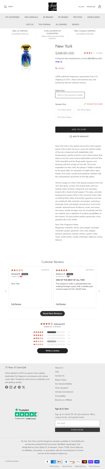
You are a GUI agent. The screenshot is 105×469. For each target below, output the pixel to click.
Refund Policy (67, 466)
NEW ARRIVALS (31, 17)
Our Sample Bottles (63, 384)
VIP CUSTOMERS (12, 17)
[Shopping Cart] (99, 6)
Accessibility (60, 396)
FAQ (57, 372)
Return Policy (60, 380)
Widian (61, 68)
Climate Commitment (64, 392)
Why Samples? (61, 388)
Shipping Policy (80, 466)
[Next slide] (99, 291)
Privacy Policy (54, 466)
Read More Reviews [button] (52, 313)
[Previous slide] (6, 291)
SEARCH (75, 24)
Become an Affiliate (63, 400)
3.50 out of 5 (59, 324)
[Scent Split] (52, 7)
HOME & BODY (93, 17)
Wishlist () (91, 7)
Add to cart (79, 129)
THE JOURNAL (45, 24)
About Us (59, 367)
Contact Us (59, 375)
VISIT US (29, 24)
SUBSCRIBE (77, 430)
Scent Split (14, 461)
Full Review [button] (16, 304)
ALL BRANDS (61, 24)
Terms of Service (94, 466)
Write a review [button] (53, 350)
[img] (17, 270)
